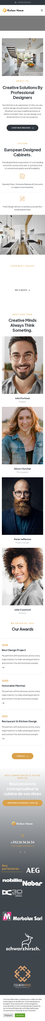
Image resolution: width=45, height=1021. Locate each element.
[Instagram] (24, 852)
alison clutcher (22, 468)
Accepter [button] (20, 1015)
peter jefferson (22, 539)
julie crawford (22, 609)
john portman (22, 398)
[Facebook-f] (20, 852)
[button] (22, 128)
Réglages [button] (8, 1015)
